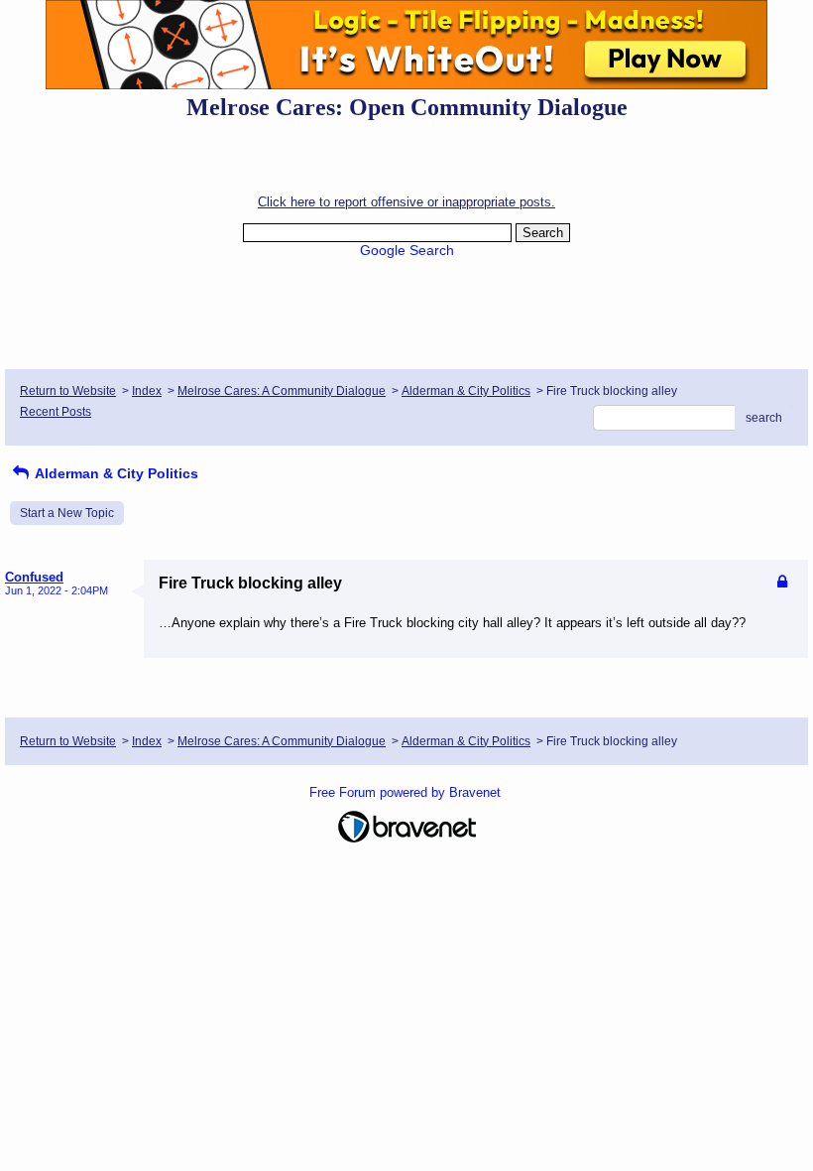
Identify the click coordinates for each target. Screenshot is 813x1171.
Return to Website (68, 391)
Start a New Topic (67, 513)
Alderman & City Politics (466, 391)
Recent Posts (55, 412)
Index (147, 391)
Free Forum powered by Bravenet (407, 792)
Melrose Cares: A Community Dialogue (281, 391)
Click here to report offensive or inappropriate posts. (406, 202)
